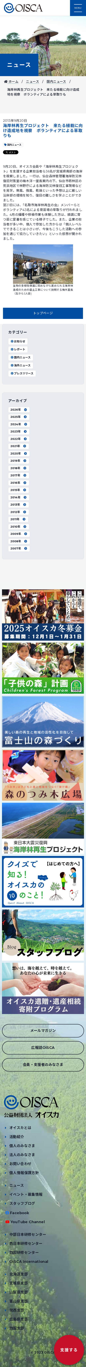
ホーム (13, 82)
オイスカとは (20, 1128)
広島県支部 (18, 1319)
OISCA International (28, 1261)
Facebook (19, 1213)
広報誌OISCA (43, 1047)
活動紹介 (16, 1137)
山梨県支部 (18, 1292)
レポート (19, 349)
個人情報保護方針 (24, 1173)
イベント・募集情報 (26, 1194)
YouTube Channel (27, 1222)
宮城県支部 (18, 1283)
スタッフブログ (22, 1203)
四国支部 (16, 1328)
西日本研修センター (26, 1243)
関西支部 (16, 1310)
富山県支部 (18, 1301)
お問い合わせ (20, 1164)
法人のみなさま (22, 1155)
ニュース (19, 64)
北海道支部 (18, 1274)
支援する (69, 1350)
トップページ (43, 313)
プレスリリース (23, 373)
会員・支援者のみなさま (43, 1065)
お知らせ (19, 341)
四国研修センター (24, 1252)
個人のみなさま (22, 1146)
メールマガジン (43, 1030)
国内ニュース (56, 82)
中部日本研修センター (27, 1234)
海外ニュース (22, 365)
